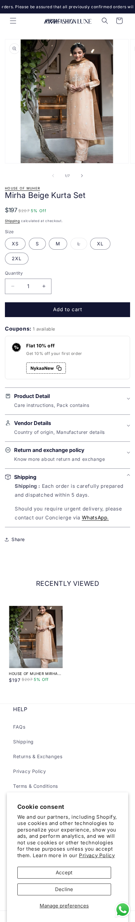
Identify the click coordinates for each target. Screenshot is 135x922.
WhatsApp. (95, 517)
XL (100, 243)
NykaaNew (42, 368)
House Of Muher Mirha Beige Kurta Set (33, 673)
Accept (64, 872)
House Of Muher (22, 188)
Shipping (12, 221)
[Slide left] (53, 175)
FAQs (19, 727)
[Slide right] (82, 175)
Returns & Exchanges (37, 756)
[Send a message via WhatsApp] (123, 910)
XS (15, 243)
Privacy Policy (97, 855)
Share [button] (18, 539)
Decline (64, 889)
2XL (17, 258)
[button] (13, 20)
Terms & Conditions (35, 786)
